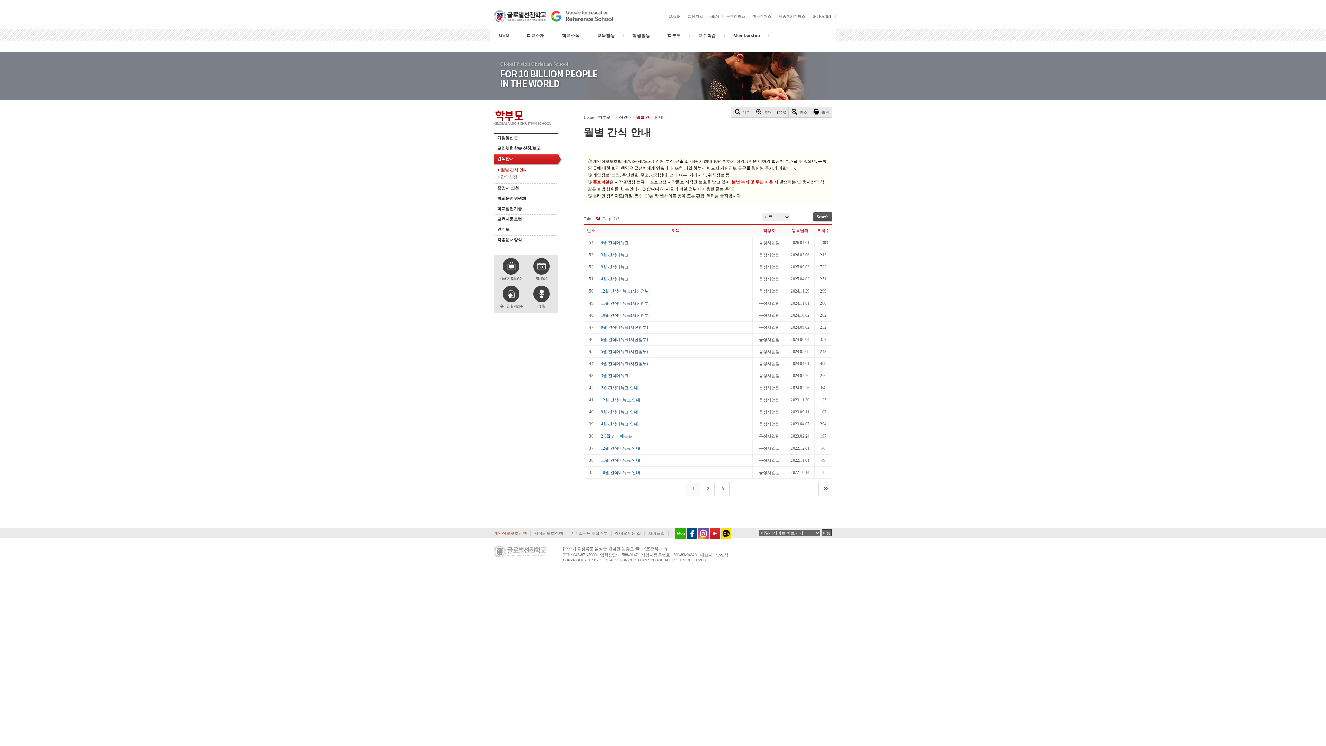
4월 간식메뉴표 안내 (619, 424)
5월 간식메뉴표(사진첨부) (624, 351)
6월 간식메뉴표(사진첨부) (624, 339)
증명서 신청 (508, 187)
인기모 (503, 229)
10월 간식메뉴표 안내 (620, 472)
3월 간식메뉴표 (615, 254)
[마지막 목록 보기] (825, 489)
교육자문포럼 (509, 219)
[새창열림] (679, 533)
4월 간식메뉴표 (615, 242)
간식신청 (509, 176)
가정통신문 (507, 137)
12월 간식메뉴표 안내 (620, 400)
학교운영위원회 (511, 198)
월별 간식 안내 (514, 170)
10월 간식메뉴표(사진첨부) (625, 315)
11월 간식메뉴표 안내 (620, 460)
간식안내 (505, 158)
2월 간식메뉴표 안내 (619, 387)
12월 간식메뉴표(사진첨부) (625, 291)
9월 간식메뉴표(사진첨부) (624, 327)
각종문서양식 (509, 239)
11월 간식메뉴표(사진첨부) (625, 303)
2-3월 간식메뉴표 (616, 436)
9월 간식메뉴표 (615, 267)
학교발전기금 (509, 208)
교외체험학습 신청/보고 (519, 148)
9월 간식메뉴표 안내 (619, 412)
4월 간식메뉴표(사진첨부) (624, 363)
